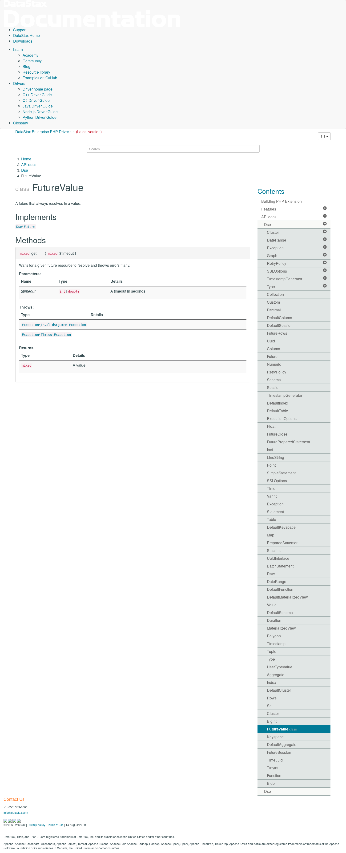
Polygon (274, 636)
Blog (26, 66)
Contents (270, 191)
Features (268, 209)
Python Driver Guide (39, 117)
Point (271, 465)
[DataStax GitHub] (19, 820)
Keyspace (275, 736)
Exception (275, 247)
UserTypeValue (279, 667)
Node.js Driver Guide (40, 111)
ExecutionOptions (282, 418)
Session (274, 387)
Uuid (271, 341)
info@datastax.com (16, 812)
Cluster (273, 232)
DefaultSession (280, 325)
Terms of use (55, 825)
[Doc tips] (10, 820)
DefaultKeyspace (281, 527)
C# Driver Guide (36, 100)
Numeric (274, 364)
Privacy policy (36, 825)
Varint (272, 496)
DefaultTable (277, 410)
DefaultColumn (279, 317)
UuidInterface (278, 558)
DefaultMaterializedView (287, 597)
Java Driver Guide (38, 106)
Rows (272, 698)
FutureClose (277, 434)
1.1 (323, 136)
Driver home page (37, 89)
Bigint (272, 721)
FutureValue (282, 729)
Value (272, 604)
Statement (275, 511)
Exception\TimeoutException (46, 335)
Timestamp (276, 643)
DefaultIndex (277, 403)
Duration (274, 620)
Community (32, 60)
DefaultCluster (279, 690)
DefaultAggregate (281, 744)
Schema (274, 379)
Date (271, 573)
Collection (275, 294)
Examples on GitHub (40, 77)
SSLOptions (277, 271)
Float (271, 426)
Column (273, 348)
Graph (272, 255)
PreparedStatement (283, 542)
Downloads (22, 41)
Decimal (274, 310)
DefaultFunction (280, 589)
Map (270, 535)
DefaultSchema (280, 612)
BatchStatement (280, 566)
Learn (18, 49)
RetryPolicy (276, 263)
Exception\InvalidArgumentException (54, 325)
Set (270, 705)
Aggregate (275, 674)
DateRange (276, 240)
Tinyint (272, 767)
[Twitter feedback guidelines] (14, 820)
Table (271, 519)
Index (271, 682)
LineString (275, 457)
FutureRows (277, 333)
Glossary (20, 123)
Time (271, 488)
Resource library (36, 72)
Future (272, 356)
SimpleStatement (281, 473)
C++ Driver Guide (37, 94)
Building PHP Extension (281, 201)
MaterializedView (281, 628)
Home (26, 159)
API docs (28, 164)
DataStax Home (26, 35)
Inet (270, 449)
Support (19, 29)
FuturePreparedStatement (288, 441)
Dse (24, 170)
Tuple (271, 651)
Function (274, 775)
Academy (30, 55)
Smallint (274, 550)
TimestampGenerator (284, 279)
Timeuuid (275, 760)
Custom (273, 302)
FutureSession (279, 752)
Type (271, 286)
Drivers (19, 83)
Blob (271, 783)
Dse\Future (25, 227)
